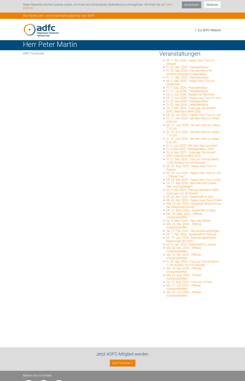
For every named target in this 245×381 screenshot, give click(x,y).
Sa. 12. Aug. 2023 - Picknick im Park (189, 282)
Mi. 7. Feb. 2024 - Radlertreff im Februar (191, 234)
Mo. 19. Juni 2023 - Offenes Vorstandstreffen (183, 294)
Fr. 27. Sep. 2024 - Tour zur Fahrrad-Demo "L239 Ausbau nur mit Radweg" (192, 161)
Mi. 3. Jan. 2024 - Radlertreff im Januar (191, 244)
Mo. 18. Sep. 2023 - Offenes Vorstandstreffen (183, 270)
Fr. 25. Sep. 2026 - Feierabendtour (187, 67)
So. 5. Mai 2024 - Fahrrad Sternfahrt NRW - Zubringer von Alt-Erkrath (193, 191)
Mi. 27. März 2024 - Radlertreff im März (191, 210)
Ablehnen (212, 4)
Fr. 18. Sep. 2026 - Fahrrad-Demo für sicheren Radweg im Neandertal (189, 72)
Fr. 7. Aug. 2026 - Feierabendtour (187, 87)
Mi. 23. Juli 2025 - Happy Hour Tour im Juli (193, 115)
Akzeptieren (191, 4)
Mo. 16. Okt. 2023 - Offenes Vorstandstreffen (183, 256)
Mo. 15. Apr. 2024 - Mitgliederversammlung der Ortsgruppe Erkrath (193, 205)
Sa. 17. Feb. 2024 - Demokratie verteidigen (193, 231)
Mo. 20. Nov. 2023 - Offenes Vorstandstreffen (183, 249)
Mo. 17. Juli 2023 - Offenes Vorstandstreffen (183, 287)
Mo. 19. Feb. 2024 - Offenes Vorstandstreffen (183, 225)
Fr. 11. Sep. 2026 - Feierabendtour (187, 77)
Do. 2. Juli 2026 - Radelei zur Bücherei (190, 94)
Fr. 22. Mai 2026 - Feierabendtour (187, 104)
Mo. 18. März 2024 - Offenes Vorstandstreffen (184, 215)
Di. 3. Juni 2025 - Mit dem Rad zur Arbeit (191, 145)
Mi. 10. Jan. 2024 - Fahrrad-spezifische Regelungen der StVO (191, 239)
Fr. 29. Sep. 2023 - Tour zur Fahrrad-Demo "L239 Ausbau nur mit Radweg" (192, 263)
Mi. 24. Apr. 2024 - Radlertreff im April (190, 196)
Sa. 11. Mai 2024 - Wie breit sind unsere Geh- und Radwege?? (191, 184)
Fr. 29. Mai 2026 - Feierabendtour (187, 101)
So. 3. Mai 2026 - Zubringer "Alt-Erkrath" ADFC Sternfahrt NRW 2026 (191, 109)
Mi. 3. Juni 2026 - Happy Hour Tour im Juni (193, 98)
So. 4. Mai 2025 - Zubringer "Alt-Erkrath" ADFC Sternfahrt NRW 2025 (191, 154)
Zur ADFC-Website (209, 30)
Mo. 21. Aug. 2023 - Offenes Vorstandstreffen (184, 277)
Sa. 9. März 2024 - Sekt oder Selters (188, 220)
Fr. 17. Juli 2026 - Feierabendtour (187, 91)
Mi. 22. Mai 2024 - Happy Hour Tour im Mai (193, 179)
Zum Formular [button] (121, 363)
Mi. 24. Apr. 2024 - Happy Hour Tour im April (194, 200)
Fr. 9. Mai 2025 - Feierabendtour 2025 (190, 149)
